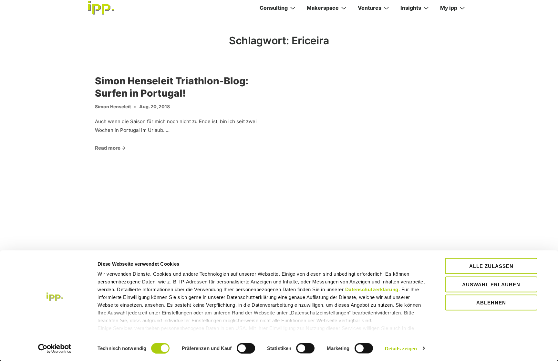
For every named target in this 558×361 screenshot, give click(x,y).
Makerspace (323, 8)
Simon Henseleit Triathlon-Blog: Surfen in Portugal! (171, 87)
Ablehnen (491, 302)
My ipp (448, 8)
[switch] (246, 348)
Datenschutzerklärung (371, 289)
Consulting (274, 8)
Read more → (110, 148)
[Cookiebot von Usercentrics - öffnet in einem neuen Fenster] (54, 348)
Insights (410, 8)
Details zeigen (401, 348)
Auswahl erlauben (491, 284)
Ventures (369, 8)
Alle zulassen (491, 266)
